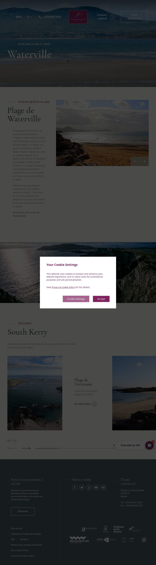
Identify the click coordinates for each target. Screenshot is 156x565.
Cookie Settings (76, 299)
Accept (101, 299)
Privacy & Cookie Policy (63, 287)
